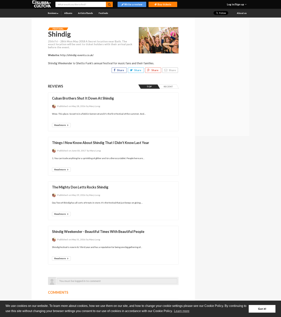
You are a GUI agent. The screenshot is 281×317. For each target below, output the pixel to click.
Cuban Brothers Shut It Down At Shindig (83, 98)
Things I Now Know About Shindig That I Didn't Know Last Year (100, 143)
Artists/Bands (85, 13)
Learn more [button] (181, 311)
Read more (60, 125)
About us (242, 13)
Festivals (103, 13)
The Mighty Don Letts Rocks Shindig (80, 187)
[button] (236, 4)
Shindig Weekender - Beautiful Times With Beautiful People (98, 231)
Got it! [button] (262, 308)
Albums (68, 13)
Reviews (52, 13)
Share (120, 70)
